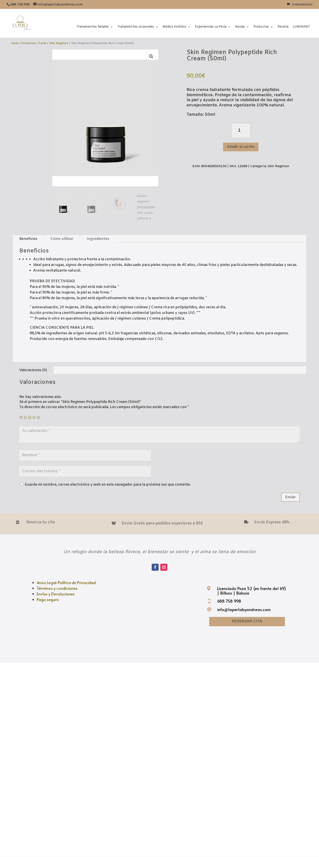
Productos (261, 27)
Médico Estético (174, 27)
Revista (283, 27)
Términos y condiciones (57, 588)
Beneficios (28, 239)
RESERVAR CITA (247, 621)
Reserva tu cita (40, 522)
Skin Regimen (58, 43)
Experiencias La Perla (210, 27)
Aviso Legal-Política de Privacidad (66, 582)
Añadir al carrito (241, 147)
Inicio (14, 43)
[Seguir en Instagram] (163, 567)
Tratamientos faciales (93, 27)
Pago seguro (48, 599)
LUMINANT (301, 27)
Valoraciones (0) (33, 370)
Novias (240, 27)
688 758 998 (229, 601)
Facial (42, 43)
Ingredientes (98, 239)
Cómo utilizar (62, 239)
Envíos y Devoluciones (56, 594)
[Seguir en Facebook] (155, 567)
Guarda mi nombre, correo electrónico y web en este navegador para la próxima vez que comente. (108, 484)
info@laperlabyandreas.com (244, 609)
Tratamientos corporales (135, 27)
